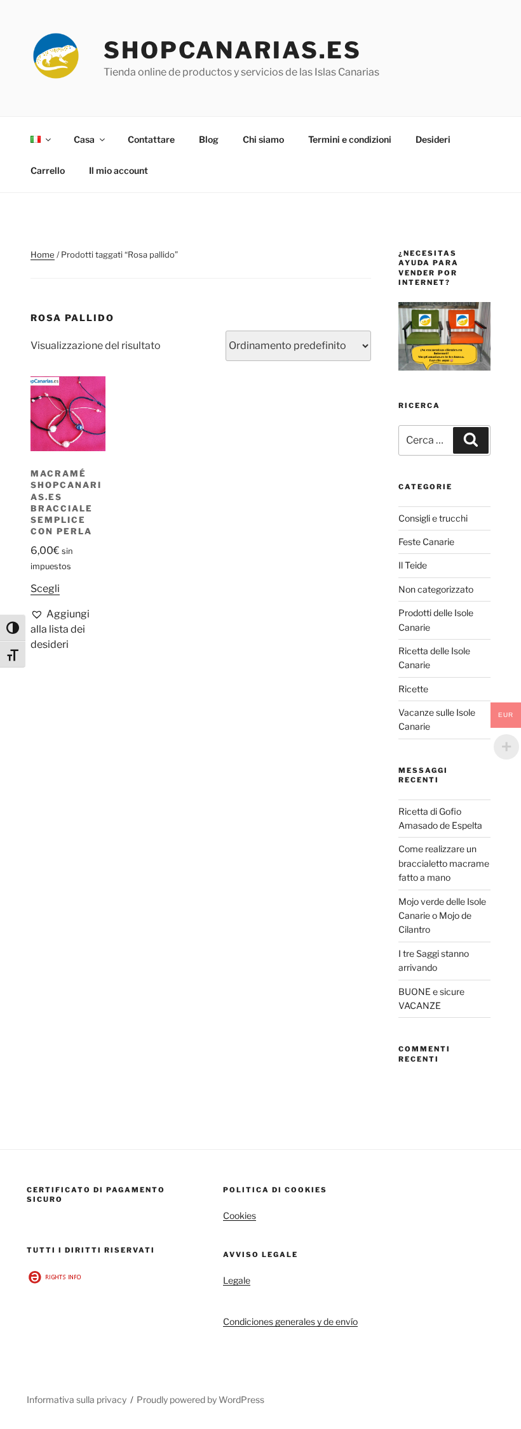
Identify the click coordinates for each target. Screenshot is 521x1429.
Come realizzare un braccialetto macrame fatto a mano (443, 863)
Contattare (151, 139)
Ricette (413, 688)
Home (42, 254)
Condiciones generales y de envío (290, 1321)
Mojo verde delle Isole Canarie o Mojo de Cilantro (442, 915)
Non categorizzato (435, 589)
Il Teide (412, 565)
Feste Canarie (426, 541)
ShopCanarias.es (233, 50)
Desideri (433, 139)
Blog (209, 139)
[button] (67, 629)
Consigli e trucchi (433, 518)
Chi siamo (263, 139)
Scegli (45, 589)
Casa (84, 139)
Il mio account (118, 170)
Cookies (239, 1215)
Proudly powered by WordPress (200, 1399)
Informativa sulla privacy (76, 1399)
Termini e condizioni (349, 139)
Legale (236, 1280)
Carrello (47, 170)
